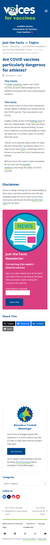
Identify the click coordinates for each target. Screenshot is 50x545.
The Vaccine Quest (23, 462)
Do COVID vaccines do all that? (38, 511)
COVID (23, 149)
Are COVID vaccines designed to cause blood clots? (15, 511)
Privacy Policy (41, 539)
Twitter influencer (14, 84)
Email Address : (16, 288)
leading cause (36, 120)
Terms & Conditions (29, 539)
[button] (46, 11)
